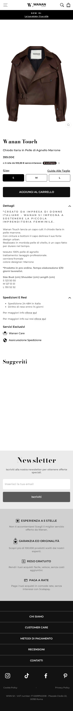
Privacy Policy (62, 687)
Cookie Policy (10, 687)
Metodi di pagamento (36, 638)
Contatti (36, 660)
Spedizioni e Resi (15, 297)
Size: (36, 171)
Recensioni (36, 649)
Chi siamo (36, 616)
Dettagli (8, 205)
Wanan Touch (20, 141)
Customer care (36, 627)
